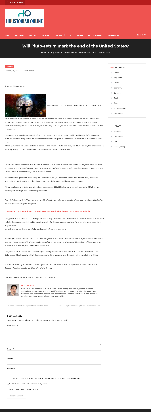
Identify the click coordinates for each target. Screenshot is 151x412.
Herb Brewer (29, 71)
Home (7, 35)
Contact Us (113, 35)
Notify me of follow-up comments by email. (28, 384)
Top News (19, 35)
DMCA (116, 141)
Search (140, 35)
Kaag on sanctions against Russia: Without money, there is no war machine (31, 306)
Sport (80, 35)
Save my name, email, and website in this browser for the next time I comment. (46, 378)
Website (11, 368)
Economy (45, 35)
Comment (12, 325)
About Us (117, 131)
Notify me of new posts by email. (23, 389)
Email (10, 358)
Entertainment (95, 35)
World (32, 35)
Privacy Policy (119, 146)
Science (58, 35)
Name (10, 349)
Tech (69, 35)
